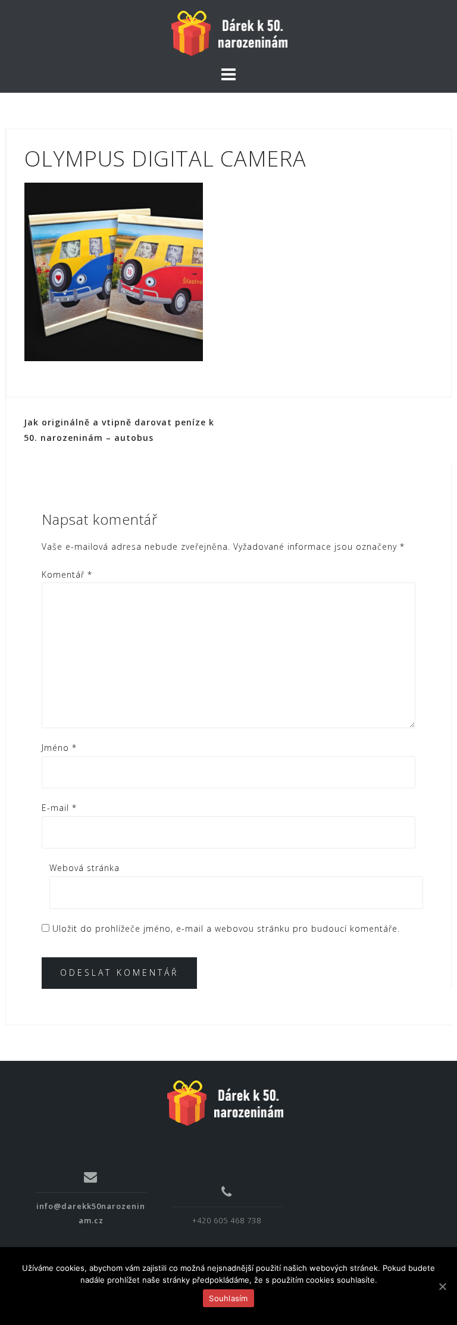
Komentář (67, 574)
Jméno (59, 747)
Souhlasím (228, 1298)
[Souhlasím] (442, 1286)
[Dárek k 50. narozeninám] (224, 1101)
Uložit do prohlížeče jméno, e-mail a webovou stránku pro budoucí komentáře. (226, 928)
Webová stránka (84, 867)
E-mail (59, 807)
